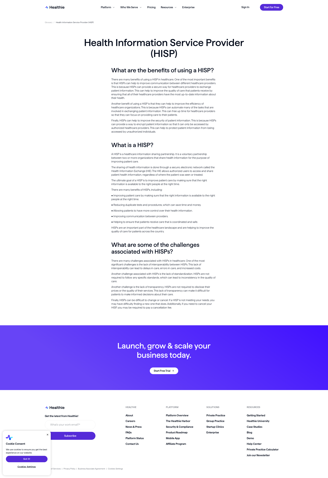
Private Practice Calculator (263, 449)
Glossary (48, 22)
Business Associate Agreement (91, 469)
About (129, 415)
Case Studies (254, 426)
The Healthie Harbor (178, 421)
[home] (55, 7)
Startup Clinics (215, 426)
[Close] (47, 434)
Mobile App (173, 438)
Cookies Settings (115, 469)
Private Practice (215, 415)
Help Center (254, 443)
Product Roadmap (177, 432)
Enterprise (188, 7)
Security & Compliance (179, 426)
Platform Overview (177, 415)
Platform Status (135, 438)
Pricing (151, 7)
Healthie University (258, 421)
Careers (130, 421)
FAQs (129, 432)
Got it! (26, 459)
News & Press (134, 426)
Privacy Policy (69, 469)
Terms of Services (53, 469)
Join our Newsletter (258, 455)
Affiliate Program (176, 443)
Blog (249, 432)
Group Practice (215, 421)
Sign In (245, 7)
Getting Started (256, 415)
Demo (250, 438)
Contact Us (132, 443)
